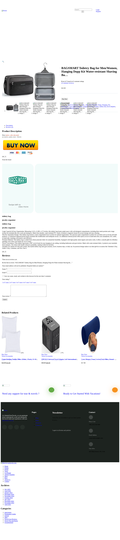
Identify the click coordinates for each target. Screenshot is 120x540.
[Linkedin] (22, 427)
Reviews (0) (9, 127)
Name (4, 269)
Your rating (6, 279)
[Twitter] (4, 427)
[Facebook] (10, 427)
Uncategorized (8, 522)
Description (9, 125)
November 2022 (9, 503)
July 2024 (7, 499)
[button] (3, 61)
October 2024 (8, 498)
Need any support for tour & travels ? (20, 393)
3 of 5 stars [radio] (19, 282)
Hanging (104, 105)
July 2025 (7, 489)
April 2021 (7, 504)
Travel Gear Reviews (10, 519)
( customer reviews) (67, 83)
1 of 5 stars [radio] (5, 282)
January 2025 (8, 493)
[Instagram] (16, 427)
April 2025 (7, 491)
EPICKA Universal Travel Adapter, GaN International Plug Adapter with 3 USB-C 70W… (59, 360)
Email (4, 272)
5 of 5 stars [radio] (33, 282)
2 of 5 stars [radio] (12, 282)
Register (98, 11)
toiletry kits (102, 106)
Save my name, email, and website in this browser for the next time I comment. (27, 276)
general (6, 516)
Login (97, 10)
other (6, 517)
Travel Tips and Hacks (11, 521)
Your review (6, 296)
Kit (109, 105)
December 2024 (9, 494)
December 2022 (9, 501)
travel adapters (111, 106)
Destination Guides (10, 514)
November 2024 (9, 496)
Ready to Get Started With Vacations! (81, 393)
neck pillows (73, 106)
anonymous (7, 512)
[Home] (4, 10)
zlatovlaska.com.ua (7, 420)
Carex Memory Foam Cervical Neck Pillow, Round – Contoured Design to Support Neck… (98, 360)
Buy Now (64, 99)
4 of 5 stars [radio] (26, 282)
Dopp (99, 105)
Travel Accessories (73, 105)
